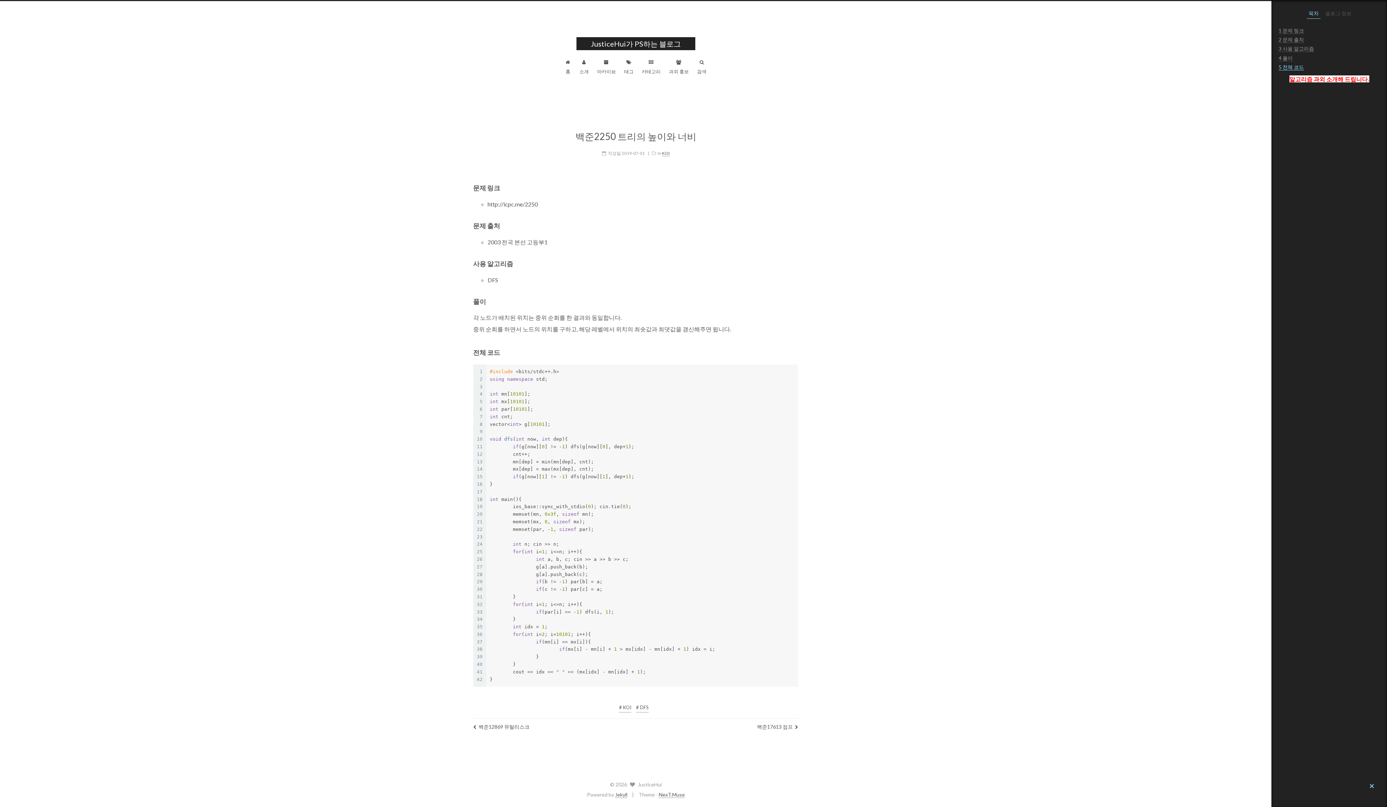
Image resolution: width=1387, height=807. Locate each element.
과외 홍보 (679, 71)
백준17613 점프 (775, 727)
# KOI (625, 707)
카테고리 (651, 71)
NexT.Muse (672, 794)
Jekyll (621, 794)
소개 (584, 71)
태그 (629, 71)
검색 (702, 71)
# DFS (642, 707)
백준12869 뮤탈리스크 (504, 727)
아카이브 (606, 71)
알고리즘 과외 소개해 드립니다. (1329, 78)
